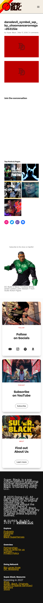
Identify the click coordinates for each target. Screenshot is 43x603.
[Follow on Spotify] (25, 349)
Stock (7, 589)
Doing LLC (25, 522)
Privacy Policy (11, 553)
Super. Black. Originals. (16, 584)
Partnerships (11, 548)
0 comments (33, 32)
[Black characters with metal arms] (12, 207)
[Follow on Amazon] (33, 349)
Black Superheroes (14, 537)
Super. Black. (12, 32)
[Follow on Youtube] (10, 349)
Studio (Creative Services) (18, 585)
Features (8, 533)
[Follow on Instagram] (18, 349)
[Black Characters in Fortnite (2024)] (12, 172)
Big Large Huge (12, 567)
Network (8, 587)
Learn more (21, 462)
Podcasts (9, 531)
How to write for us (14, 549)
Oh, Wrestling (11, 569)
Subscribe (21, 406)
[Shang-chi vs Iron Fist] (12, 190)
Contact (8, 551)
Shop (6, 582)
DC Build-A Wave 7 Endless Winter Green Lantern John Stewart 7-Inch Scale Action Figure (19, 289)
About (7, 535)
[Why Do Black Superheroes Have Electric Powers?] (30, 172)
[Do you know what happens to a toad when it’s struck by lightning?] (30, 190)
